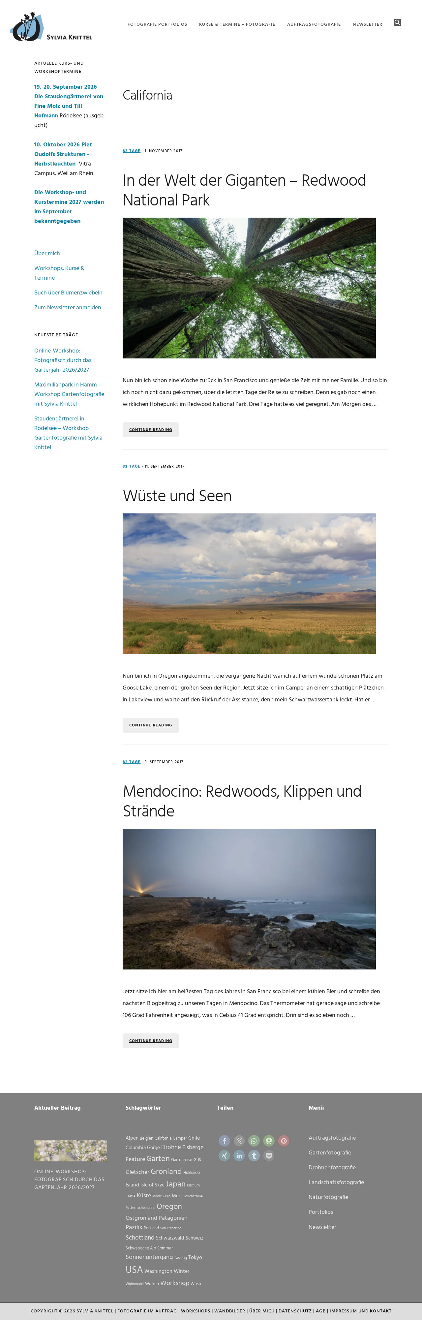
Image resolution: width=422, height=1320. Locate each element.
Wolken (152, 1283)
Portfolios (321, 1212)
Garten (158, 1159)
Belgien (146, 1138)
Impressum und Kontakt (361, 1311)
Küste (144, 1196)
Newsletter (322, 1227)
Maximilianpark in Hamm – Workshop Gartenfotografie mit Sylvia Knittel (69, 394)
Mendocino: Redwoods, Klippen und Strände (242, 802)
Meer (177, 1196)
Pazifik (134, 1228)
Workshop (174, 1283)
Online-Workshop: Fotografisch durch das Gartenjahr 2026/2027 (62, 360)
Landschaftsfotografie (336, 1182)
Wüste (196, 1283)
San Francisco (170, 1228)
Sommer (165, 1248)
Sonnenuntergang (149, 1257)
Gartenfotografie (330, 1153)
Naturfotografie (328, 1197)
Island (132, 1185)
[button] (397, 23)
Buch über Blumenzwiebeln (68, 293)
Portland (151, 1228)
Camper (180, 1138)
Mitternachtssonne (140, 1208)
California (163, 1138)
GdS (197, 1159)
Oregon (169, 1207)
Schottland (140, 1238)
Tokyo (195, 1257)
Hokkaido (191, 1172)
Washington (158, 1271)
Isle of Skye (152, 1185)
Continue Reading (150, 430)
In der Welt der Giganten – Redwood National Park (244, 191)
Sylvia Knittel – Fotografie (54, 28)
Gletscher (137, 1172)
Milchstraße (193, 1196)
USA (134, 1270)
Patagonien (173, 1218)
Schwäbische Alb (141, 1248)
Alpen (132, 1138)
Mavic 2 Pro (161, 1196)
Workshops (195, 1311)
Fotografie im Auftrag (147, 1311)
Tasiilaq (180, 1257)
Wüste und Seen (177, 497)
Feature (135, 1159)
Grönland (166, 1172)
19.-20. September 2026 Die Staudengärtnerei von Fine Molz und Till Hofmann (68, 101)
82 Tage (131, 151)
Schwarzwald (170, 1238)
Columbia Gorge (143, 1148)
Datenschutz (295, 1311)
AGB (321, 1311)
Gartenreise (181, 1159)
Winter (181, 1271)
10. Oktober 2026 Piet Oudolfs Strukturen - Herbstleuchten (63, 154)
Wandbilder (229, 1311)
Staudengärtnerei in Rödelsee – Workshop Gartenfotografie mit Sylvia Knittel (68, 433)
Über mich (47, 254)
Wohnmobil (135, 1284)
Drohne (171, 1147)
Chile (194, 1138)
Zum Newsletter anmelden (67, 308)
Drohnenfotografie (332, 1168)
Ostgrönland (141, 1218)
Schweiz (194, 1238)
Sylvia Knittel (94, 1311)
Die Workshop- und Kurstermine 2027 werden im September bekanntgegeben (69, 207)
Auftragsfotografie (332, 1138)
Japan (176, 1184)
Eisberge (192, 1147)
